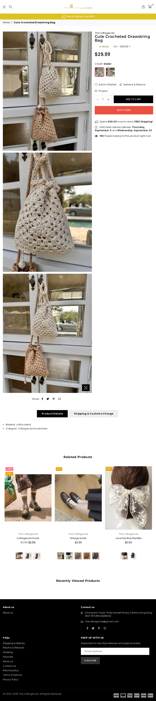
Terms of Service (12, 675)
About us (8, 612)
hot (9, 473)
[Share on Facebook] (42, 399)
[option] (78, 16)
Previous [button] (6, 520)
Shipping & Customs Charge (93, 413)
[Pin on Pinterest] (54, 399)
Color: (103, 64)
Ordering (8, 652)
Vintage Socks (78, 538)
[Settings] (143, 7)
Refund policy (11, 670)
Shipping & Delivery (14, 643)
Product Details (52, 413)
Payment (8, 656)
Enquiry (103, 91)
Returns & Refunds (13, 647)
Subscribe (90, 660)
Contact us (9, 666)
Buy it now (124, 110)
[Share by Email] (59, 399)
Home (6, 22)
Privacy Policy (10, 679)
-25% (9, 468)
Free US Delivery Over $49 (79, 16)
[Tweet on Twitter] (48, 399)
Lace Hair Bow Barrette (128, 538)
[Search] (10, 7)
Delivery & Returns (134, 84)
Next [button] (149, 520)
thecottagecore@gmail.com (102, 621)
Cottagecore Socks (28, 538)
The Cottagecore (104, 33)
